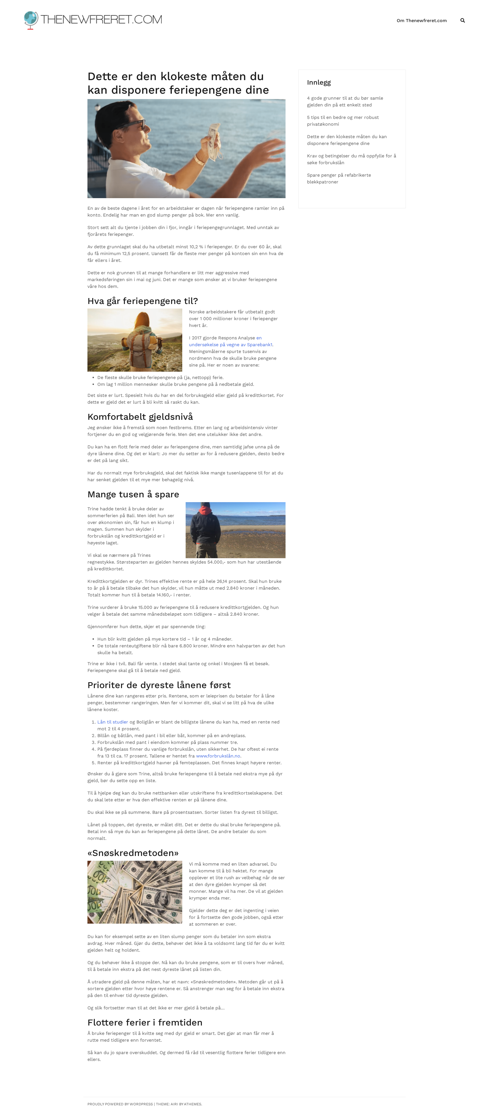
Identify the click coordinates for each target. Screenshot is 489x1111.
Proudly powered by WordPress (120, 1104)
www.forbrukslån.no (218, 756)
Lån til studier (112, 722)
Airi (174, 1104)
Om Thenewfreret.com (422, 20)
